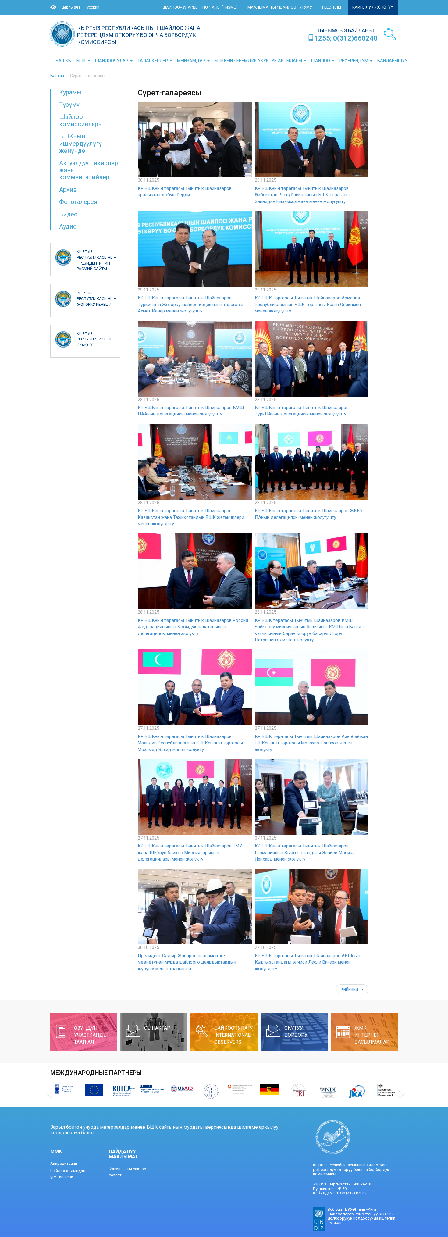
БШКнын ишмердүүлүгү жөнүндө (80, 143)
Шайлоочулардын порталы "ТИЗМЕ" (200, 7)
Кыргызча (70, 7)
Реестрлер (332, 7)
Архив (68, 189)
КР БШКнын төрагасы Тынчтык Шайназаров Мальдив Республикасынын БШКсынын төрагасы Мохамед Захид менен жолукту (190, 743)
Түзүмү (69, 104)
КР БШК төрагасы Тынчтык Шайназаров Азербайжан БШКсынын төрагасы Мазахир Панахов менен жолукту (311, 743)
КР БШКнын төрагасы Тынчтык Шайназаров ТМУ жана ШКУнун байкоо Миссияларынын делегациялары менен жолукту (190, 852)
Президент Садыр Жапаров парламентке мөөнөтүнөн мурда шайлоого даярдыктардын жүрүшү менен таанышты (187, 962)
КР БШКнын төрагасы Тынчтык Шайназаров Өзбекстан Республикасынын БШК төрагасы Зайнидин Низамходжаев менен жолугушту (302, 195)
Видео (68, 214)
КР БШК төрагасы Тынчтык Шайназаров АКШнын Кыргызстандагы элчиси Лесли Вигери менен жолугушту (307, 962)
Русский (92, 7)
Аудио (68, 226)
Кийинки (352, 989)
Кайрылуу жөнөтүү (372, 7)
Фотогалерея (78, 201)
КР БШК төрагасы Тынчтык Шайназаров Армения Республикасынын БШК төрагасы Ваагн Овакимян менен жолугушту (308, 304)
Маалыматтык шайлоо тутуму (279, 7)
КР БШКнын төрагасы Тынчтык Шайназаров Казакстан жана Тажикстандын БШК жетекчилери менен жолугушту (191, 517)
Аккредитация (63, 1163)
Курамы (70, 92)
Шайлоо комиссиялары (81, 120)
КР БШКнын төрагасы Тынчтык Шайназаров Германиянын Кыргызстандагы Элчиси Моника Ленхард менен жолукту (305, 852)
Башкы (57, 75)
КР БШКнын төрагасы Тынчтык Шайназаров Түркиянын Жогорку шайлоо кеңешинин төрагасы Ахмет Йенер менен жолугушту (190, 304)
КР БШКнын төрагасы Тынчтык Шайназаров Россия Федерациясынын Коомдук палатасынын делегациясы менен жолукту (193, 627)
